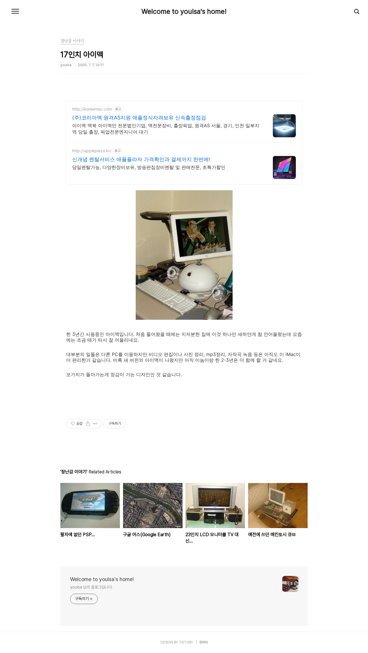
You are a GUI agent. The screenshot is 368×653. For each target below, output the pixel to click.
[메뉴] (15, 11)
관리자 (203, 642)
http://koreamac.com (92, 108)
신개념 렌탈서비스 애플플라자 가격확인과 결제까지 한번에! (141, 159)
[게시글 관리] (95, 423)
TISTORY (186, 642)
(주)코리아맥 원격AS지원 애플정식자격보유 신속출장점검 (139, 118)
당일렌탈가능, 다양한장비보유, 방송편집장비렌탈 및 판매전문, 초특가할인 (148, 167)
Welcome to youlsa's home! (184, 11)
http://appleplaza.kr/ (91, 150)
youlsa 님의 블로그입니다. (91, 587)
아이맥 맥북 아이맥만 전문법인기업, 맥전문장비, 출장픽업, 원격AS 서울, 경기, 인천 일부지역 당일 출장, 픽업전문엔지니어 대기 (165, 129)
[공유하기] (87, 423)
